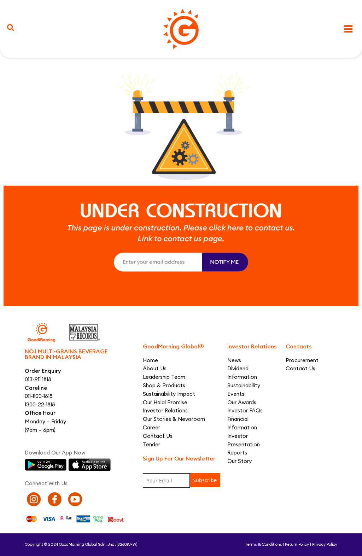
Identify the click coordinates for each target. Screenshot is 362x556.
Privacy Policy (324, 544)
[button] (10, 27)
